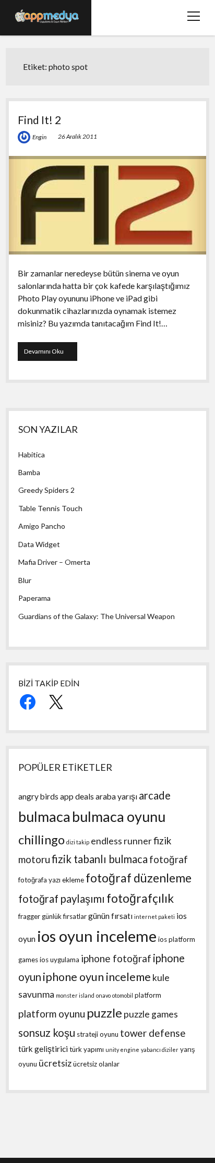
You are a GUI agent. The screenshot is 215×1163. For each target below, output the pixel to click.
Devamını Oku (50, 354)
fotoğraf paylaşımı (61, 898)
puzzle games (151, 1014)
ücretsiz (55, 1063)
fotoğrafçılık (140, 898)
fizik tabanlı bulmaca (100, 859)
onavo (103, 995)
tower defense (153, 1033)
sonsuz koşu (46, 1032)
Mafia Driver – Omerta (54, 562)
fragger (29, 916)
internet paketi (154, 916)
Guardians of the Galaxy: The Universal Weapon (96, 616)
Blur (24, 580)
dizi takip (77, 842)
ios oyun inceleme (97, 936)
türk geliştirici (43, 1048)
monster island (75, 995)
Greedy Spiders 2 (46, 490)
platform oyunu (51, 1014)
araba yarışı (116, 796)
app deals (77, 796)
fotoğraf (168, 859)
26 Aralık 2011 (77, 136)
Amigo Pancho (41, 526)
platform (148, 995)
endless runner (121, 840)
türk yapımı (86, 1049)
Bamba (29, 472)
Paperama (34, 597)
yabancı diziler (159, 1049)
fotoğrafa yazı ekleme (51, 880)
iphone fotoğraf (116, 958)
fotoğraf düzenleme (139, 878)
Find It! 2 (39, 119)
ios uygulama (59, 959)
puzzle (104, 1012)
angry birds (38, 796)
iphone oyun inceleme (97, 977)
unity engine (122, 1049)
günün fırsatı (110, 915)
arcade (155, 795)
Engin (39, 137)
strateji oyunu (97, 1034)
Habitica (31, 454)
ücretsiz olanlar (96, 1064)
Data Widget (39, 544)
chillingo (41, 839)
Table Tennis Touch (50, 508)
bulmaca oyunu (118, 816)
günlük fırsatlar (64, 916)
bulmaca (44, 816)
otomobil (122, 995)
